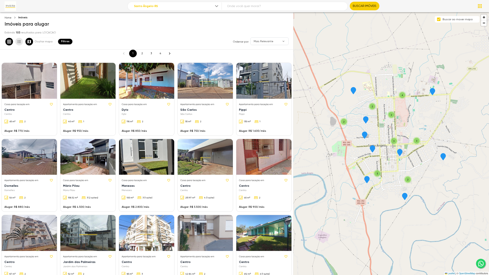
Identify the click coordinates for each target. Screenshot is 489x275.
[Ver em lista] (19, 41)
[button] (443, 157)
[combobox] (176, 6)
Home (8, 17)
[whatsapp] (481, 263)
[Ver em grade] (9, 41)
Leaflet (451, 273)
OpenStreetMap (467, 273)
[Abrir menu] (479, 6)
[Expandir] (216, 6)
